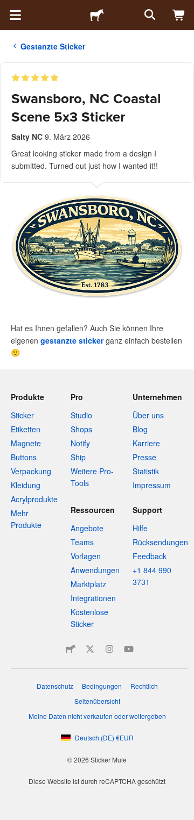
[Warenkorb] (179, 15)
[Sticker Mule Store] (70, 649)
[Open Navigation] (15, 15)
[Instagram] (109, 649)
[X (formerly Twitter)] (90, 649)
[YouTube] (128, 649)
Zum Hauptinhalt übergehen (8, 8)
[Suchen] (149, 15)
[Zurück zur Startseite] (97, 15)
